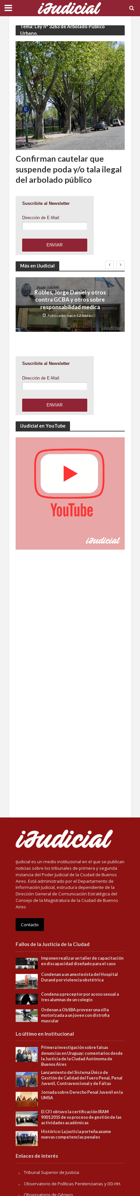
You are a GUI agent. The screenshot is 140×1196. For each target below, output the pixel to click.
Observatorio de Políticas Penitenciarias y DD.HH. (72, 1184)
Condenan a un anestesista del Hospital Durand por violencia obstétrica (79, 977)
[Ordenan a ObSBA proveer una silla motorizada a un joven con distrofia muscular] (27, 1015)
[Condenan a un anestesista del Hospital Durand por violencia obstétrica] (27, 981)
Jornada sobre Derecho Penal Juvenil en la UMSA (82, 1095)
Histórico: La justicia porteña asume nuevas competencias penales (76, 1134)
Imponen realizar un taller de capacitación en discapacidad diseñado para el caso (82, 961)
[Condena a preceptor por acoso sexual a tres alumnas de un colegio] (27, 999)
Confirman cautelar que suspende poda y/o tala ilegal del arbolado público (69, 169)
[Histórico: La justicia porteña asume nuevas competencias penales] (27, 1138)
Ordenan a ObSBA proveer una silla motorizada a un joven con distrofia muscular (75, 1015)
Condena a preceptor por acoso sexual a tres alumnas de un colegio (80, 997)
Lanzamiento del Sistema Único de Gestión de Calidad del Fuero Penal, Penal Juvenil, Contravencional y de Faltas (81, 1078)
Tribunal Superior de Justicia (51, 1172)
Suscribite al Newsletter (46, 203)
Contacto (30, 925)
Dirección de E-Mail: (41, 217)
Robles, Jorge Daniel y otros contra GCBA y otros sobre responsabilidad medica (70, 299)
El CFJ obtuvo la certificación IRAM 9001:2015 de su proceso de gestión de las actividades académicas (81, 1117)
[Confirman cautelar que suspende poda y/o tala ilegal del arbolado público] (70, 95)
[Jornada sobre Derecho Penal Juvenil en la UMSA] (27, 1099)
